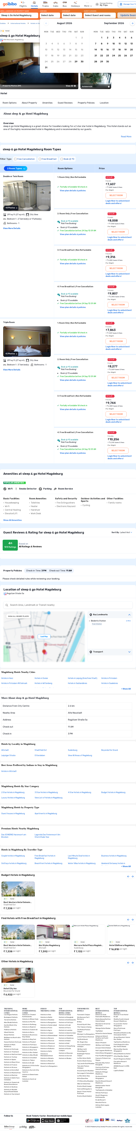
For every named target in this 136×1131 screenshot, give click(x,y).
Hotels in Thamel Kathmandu (29, 1016)
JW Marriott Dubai (102, 1045)
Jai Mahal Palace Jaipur (83, 1031)
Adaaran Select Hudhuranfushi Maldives (101, 1038)
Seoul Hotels (9, 1035)
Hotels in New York (29, 1050)
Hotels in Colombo (66, 1035)
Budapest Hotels (11, 1017)
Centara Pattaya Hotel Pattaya (102, 1068)
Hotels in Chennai (48, 1043)
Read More (126, 136)
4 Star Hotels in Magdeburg (79, 792)
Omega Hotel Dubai (102, 1028)
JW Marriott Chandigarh (82, 1050)
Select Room (116, 195)
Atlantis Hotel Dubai (103, 1033)
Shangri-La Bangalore (86, 1034)
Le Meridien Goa (83, 1076)
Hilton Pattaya (101, 1093)
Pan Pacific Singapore (104, 1056)
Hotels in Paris (65, 1028)
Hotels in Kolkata (47, 1048)
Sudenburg (72, 750)
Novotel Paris (100, 1102)
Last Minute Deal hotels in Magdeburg (79, 857)
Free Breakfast (49, 159)
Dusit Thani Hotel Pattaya (84, 1092)
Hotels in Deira (28, 1032)
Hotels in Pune (46, 1028)
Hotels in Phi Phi (28, 1022)
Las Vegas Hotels (11, 1015)
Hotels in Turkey (10, 1057)
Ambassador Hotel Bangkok (102, 1086)
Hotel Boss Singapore (104, 1053)
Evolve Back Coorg (84, 1061)
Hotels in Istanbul (29, 1058)
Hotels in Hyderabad (49, 1025)
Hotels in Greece (10, 1067)
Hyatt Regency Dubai (122, 1059)
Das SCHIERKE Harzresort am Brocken (13, 836)
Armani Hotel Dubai (103, 1048)
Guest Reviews (65, 103)
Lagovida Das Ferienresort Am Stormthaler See (47, 836)
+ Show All (126, 689)
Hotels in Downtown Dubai (30, 1075)
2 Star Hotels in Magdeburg (12, 792)
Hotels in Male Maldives (9, 1046)
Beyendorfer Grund (109, 750)
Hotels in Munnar (47, 1041)
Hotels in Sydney (11, 1087)
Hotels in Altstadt (9, 771)
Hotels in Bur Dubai (30, 1052)
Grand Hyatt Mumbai (85, 1071)
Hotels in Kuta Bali (11, 1070)
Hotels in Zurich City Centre (30, 1071)
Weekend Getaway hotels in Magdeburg (113, 864)
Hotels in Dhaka (65, 1058)
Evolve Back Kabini (84, 1096)
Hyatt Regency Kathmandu (101, 1096)
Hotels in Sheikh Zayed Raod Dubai (11, 1090)
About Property (29, 103)
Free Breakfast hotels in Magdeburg (45, 857)
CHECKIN (43, 11)
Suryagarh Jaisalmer (85, 1073)
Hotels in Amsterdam (67, 1033)
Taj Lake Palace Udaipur (83, 1067)
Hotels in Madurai (48, 1046)
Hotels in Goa (46, 1015)
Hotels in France (10, 1065)
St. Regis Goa (82, 1042)
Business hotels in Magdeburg (113, 856)
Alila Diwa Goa (82, 1078)
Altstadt (5, 750)
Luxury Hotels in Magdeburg (13, 798)
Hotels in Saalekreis (109, 683)
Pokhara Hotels (10, 1030)
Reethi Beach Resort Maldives (103, 1082)
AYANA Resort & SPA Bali (121, 1067)
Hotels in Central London (29, 1080)
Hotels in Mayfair (29, 1039)
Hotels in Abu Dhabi (30, 1055)
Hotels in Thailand (11, 1052)
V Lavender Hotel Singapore (120, 1025)
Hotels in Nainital (48, 1063)
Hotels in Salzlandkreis (77, 683)
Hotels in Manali (47, 1061)
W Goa (79, 1022)
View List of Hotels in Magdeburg (48, 798)
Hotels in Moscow (66, 1053)
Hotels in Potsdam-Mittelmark (14, 683)
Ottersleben (40, 755)
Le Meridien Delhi (84, 1058)
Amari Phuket (100, 1043)
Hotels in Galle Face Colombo (12, 1079)
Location (104, 103)
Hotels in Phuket (29, 1042)
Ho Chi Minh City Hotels (10, 1026)
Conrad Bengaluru (84, 1089)
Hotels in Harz (7, 678)
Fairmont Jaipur (83, 1015)
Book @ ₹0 (69, 159)
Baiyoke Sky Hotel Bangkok (102, 1064)
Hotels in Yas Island (12, 1094)
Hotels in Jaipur (47, 1033)
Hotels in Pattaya (29, 1045)
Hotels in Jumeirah (30, 1030)
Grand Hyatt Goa (83, 1024)
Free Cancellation (26, 159)
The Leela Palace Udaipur (83, 1046)
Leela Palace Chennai (85, 1037)
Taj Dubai (99, 1031)
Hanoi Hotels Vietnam (12, 1042)
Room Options (9, 103)
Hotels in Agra (46, 1030)
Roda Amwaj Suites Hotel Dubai (102, 1020)
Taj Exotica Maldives (122, 1042)
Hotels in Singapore (30, 1047)
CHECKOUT (66, 11)
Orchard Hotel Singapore (101, 1077)
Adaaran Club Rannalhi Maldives (102, 1016)
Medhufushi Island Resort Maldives (121, 1020)
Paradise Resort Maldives (120, 1062)
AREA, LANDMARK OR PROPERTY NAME (14, 11)
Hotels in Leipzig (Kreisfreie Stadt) (82, 678)
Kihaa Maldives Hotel (122, 1054)
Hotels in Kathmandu (67, 1020)
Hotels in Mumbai (47, 1020)
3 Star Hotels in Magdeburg (46, 792)
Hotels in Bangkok (66, 1017)
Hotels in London (65, 1030)
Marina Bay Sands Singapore (121, 1050)
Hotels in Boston (10, 1075)
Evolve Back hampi (84, 1086)
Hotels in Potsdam (109, 678)
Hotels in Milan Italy (30, 1019)
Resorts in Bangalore (49, 1066)
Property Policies (86, 103)
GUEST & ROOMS (90, 11)
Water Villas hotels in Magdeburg (81, 863)
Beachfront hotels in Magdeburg (48, 863)
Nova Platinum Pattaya (119, 1029)
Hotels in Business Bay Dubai (29, 1036)
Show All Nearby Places (18, 616)
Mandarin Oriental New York (102, 1025)
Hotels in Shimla (47, 1058)
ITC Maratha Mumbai (85, 1081)
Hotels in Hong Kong (67, 1046)
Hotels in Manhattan (12, 1073)
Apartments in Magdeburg (46, 813)
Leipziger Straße (8, 755)
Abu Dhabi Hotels (11, 1022)
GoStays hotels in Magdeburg (13, 863)
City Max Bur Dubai (121, 1056)
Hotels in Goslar (41, 678)
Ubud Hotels (9, 1032)
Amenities (47, 103)
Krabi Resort (100, 1100)
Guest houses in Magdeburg (13, 813)
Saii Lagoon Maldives (103, 1050)
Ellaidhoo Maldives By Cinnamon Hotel (122, 1034)
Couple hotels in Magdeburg (13, 856)
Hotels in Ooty (46, 1051)
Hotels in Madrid (29, 1027)
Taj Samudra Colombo (103, 1090)
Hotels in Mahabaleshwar (47, 1055)
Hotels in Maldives (66, 1038)
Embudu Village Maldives (101, 1073)
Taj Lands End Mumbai (85, 1063)
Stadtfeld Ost (41, 750)
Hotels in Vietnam (11, 1049)
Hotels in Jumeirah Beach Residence (11, 1083)
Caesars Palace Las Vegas (103, 1059)
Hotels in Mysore (47, 1038)
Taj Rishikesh (82, 1039)
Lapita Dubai (119, 1070)
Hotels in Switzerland (13, 1054)
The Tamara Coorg (84, 1027)
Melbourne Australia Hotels (12, 1038)
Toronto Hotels (10, 1020)
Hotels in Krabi (28, 1063)
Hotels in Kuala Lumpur (65, 1049)
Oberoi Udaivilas (83, 1084)
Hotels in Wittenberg (43, 683)
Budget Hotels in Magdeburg (113, 792)
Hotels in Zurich (65, 1056)
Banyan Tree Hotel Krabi (121, 1016)
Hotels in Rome (65, 1041)
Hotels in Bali (64, 1043)
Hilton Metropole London (102, 1106)
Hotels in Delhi (46, 1017)
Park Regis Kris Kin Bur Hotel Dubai (121, 1045)
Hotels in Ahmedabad (49, 1035)
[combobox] (19, 14)
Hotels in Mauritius (12, 1062)
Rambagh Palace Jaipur (83, 1055)
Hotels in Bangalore (48, 1022)
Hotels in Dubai (65, 1015)
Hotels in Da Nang (29, 1024)
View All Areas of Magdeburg (80, 755)
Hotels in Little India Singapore (30, 1066)
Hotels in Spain (10, 1059)
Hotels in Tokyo (28, 1060)
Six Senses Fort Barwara (83, 1018)
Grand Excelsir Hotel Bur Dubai (122, 1038)
